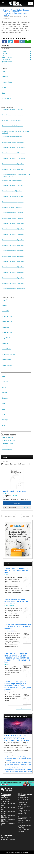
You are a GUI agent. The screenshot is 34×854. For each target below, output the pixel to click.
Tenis (3, 93)
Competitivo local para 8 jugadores (12, 136)
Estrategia (5, 398)
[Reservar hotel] (18, 539)
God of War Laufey (24, 829)
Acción (4, 376)
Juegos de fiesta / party (9, 440)
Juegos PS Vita (6, 349)
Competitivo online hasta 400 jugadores (13, 147)
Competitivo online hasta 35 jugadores (13, 164)
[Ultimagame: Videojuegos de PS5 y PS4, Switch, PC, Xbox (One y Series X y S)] (15, 3)
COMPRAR (16, 503)
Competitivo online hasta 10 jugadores (13, 223)
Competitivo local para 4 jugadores (12, 207)
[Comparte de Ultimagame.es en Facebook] (4, 41)
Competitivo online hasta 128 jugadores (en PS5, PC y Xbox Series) (16, 175)
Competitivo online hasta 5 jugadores (12, 115)
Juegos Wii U (6, 338)
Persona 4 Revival (24, 820)
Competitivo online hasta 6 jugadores (12, 109)
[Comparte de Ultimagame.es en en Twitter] (10, 41)
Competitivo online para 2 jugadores (12, 196)
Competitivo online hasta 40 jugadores (13, 272)
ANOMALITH (22, 831)
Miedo (3, 414)
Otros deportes (6, 98)
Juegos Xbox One (7, 321)
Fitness (4, 87)
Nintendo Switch (23, 800)
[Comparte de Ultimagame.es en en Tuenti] (22, 41)
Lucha (3, 409)
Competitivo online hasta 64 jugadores (13, 283)
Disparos (4, 392)
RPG (3, 425)
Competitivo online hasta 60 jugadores (13, 278)
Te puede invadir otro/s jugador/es (12, 180)
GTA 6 (20, 823)
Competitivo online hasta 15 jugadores (13, 234)
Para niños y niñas (7, 443)
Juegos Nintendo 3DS (8, 354)
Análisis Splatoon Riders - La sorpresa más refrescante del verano (16, 570)
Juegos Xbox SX (7, 316)
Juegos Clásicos (7, 365)
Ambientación (6, 446)
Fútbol (3, 71)
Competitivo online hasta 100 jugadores (13, 153)
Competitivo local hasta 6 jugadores (12, 126)
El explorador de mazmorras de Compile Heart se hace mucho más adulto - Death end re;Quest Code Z (18, 764)
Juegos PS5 (5, 305)
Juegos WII (5, 343)
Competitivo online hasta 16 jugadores (13, 240)
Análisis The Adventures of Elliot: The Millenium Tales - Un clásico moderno (17, 627)
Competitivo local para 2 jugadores (12, 191)
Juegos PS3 (5, 327)
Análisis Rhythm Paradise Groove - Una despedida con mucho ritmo (16, 601)
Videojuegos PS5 (24, 802)
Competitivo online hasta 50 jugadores (13, 169)
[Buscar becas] (17, 783)
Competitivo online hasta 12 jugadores (13, 229)
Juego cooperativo (7, 437)
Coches (4, 387)
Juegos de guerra (7, 449)
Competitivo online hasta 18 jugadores (13, 245)
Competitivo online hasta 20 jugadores (13, 250)
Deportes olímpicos (7, 82)
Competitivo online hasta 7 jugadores (12, 185)
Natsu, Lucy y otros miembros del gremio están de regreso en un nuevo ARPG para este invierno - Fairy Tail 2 (18, 758)
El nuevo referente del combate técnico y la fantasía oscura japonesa (16, 738)
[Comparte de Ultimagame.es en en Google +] (16, 41)
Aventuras (5, 382)
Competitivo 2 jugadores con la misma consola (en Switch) (15, 132)
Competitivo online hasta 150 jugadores (13, 158)
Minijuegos (5, 420)
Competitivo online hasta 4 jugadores (12, 202)
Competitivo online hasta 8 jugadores (12, 218)
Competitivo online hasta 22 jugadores (13, 256)
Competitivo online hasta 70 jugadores (13, 142)
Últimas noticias (23, 798)
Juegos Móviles (6, 359)
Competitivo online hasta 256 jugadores (13, 288)
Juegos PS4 (5, 311)
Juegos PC (5, 300)
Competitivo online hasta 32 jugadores (13, 267)
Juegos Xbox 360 (7, 332)
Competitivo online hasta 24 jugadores (13, 261)
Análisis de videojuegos (23, 709)
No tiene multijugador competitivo (11, 120)
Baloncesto (5, 76)
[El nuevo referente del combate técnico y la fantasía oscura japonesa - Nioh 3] (18, 726)
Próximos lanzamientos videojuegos (5, 799)
